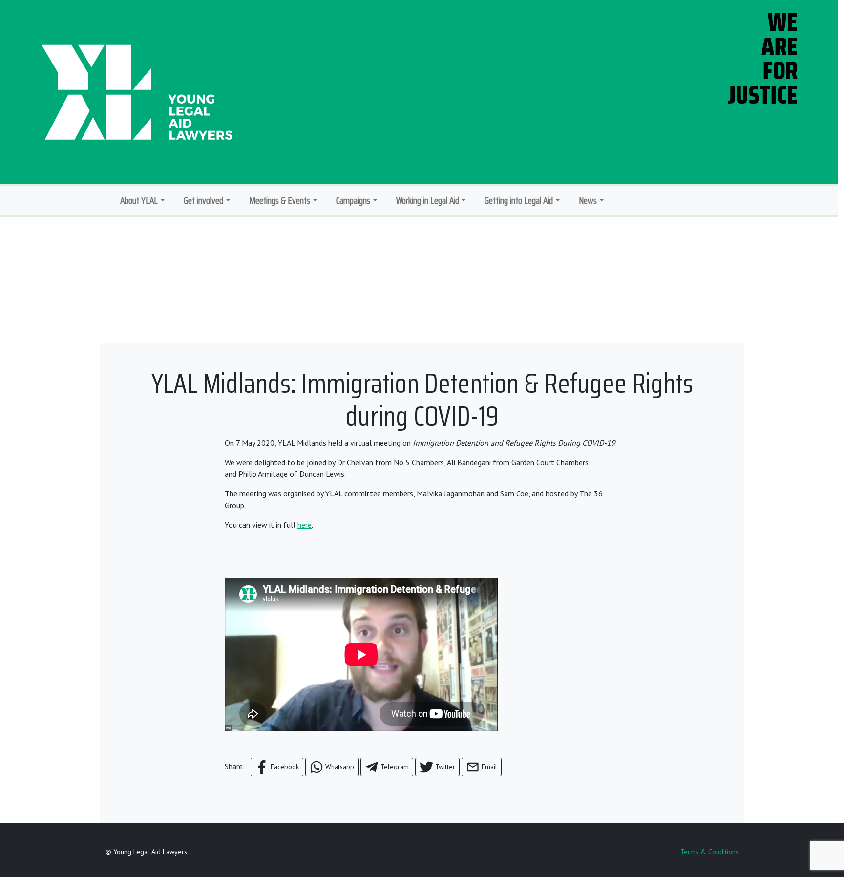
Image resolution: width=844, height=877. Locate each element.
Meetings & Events (279, 200)
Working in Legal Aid (427, 200)
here (304, 525)
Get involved (203, 200)
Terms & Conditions (709, 851)
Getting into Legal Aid (519, 200)
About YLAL (139, 200)
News (588, 200)
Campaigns (353, 200)
